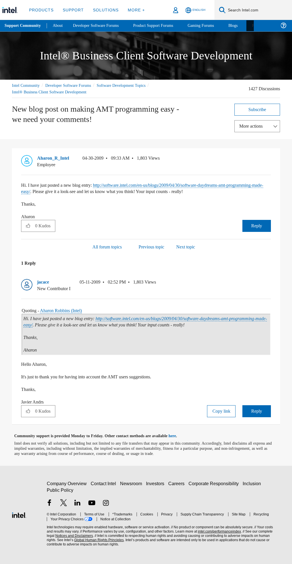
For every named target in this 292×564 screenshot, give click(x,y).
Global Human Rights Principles (87, 540)
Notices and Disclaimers (65, 535)
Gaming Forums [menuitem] (211, 26)
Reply (257, 225)
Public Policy (60, 490)
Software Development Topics (131, 85)
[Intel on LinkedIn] (77, 503)
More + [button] (132, 10)
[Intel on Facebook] (49, 503)
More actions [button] (252, 126)
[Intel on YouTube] (92, 503)
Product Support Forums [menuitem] (161, 26)
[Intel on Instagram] (106, 503)
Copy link (221, 411)
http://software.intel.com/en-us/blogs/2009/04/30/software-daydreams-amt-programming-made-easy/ (140, 188)
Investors (156, 483)
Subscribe (257, 109)
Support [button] (72, 10)
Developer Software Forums (73, 85)
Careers (177, 483)
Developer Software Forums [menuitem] (100, 26)
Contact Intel (104, 483)
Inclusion (253, 483)
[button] (268, 159)
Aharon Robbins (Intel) (65, 310)
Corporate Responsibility (214, 483)
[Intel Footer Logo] (19, 514)
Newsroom (132, 483)
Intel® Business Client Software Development (52, 92)
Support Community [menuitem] (23, 26)
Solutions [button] (103, 10)
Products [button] (40, 10)
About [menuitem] (59, 26)
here (177, 436)
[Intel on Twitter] (63, 503)
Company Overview (67, 483)
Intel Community (27, 85)
